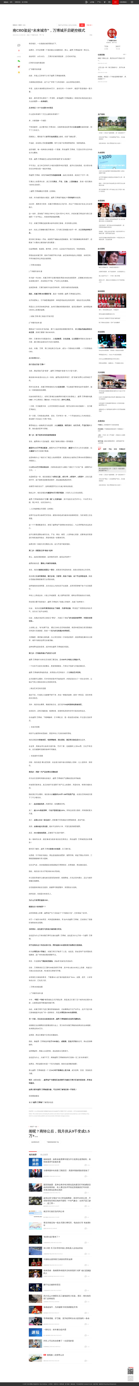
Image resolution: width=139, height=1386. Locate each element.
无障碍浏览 (17, 2)
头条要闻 (101, 153)
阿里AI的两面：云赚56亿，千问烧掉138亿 (111, 363)
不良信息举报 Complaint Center (84, 1384)
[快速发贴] (19, 45)
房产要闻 (101, 114)
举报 (91, 35)
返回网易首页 (35, 1142)
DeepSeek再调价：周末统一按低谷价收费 (111, 350)
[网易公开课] (92, 2)
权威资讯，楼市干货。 (112, 42)
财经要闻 (101, 291)
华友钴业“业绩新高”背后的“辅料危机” (110, 318)
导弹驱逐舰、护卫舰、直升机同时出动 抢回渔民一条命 (66, 1318)
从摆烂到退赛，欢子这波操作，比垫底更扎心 (112, 271)
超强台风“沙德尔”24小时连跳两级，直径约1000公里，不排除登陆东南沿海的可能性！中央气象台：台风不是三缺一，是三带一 (67, 1200)
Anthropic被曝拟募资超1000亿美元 (109, 359)
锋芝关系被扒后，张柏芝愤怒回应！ (109, 267)
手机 (110, 449)
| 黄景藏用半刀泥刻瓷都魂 (108, 425)
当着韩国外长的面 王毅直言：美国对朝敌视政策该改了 (66, 1170)
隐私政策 (73, 1384)
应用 (11, 2)
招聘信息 (61, 1384)
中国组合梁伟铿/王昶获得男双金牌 (57, 1259)
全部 (124, 54)
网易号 (20, 25)
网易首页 (6, 2)
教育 (104, 449)
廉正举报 (95, 1384)
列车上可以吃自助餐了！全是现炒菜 (58, 1341)
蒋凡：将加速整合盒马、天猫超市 (109, 310)
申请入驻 (89, 25)
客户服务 (67, 1384)
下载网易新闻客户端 (53, 1142)
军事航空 (122, 449)
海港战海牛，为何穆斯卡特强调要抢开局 (60, 1307)
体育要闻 (101, 201)
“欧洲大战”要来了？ (51, 1237)
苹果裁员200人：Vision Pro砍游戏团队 (110, 354)
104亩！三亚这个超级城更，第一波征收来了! (112, 133)
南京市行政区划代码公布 (53, 1211)
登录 (115, 2)
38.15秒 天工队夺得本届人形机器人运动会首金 (63, 1248)
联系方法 (56, 1384)
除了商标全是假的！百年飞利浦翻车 (109, 322)
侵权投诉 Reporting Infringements (107, 1384)
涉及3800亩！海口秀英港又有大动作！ (110, 143)
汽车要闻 (101, 372)
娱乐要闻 (101, 249)
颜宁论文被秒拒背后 (52, 1285)
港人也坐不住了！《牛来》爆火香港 (109, 276)
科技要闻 (101, 332)
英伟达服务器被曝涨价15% (107, 314)
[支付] (105, 2)
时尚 (115, 449)
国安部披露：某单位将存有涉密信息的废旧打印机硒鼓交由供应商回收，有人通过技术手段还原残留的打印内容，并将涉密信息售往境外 (67, 1187)
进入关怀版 (25, 2)
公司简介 (50, 1384)
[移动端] (86, 2)
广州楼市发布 (34, 35)
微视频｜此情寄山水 (55, 1355)
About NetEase (43, 1384)
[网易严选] (99, 2)
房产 (99, 449)
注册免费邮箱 (123, 2)
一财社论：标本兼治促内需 (54, 1330)
